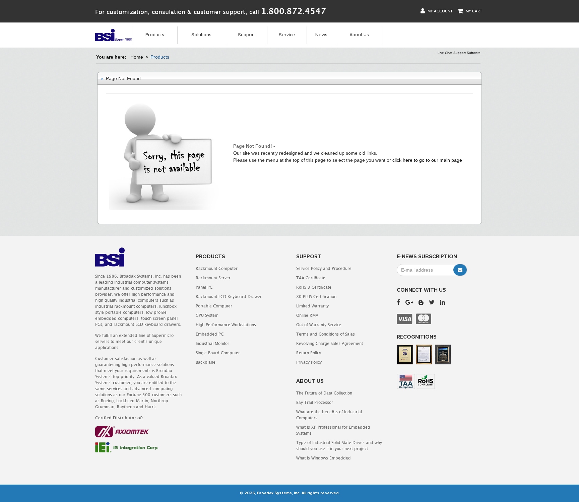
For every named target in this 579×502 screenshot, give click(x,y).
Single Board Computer (218, 352)
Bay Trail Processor (314, 402)
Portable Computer (214, 305)
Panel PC (204, 287)
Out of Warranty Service (318, 324)
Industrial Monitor (212, 343)
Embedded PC (209, 334)
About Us (359, 34)
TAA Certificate (310, 277)
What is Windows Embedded (323, 457)
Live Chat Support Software (459, 53)
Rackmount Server (213, 277)
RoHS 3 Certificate (313, 287)
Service (287, 34)
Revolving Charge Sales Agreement (329, 343)
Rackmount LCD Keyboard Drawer (229, 296)
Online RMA (307, 315)
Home (136, 57)
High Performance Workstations (226, 324)
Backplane (205, 362)
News (321, 34)
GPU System (207, 315)
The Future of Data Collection (324, 393)
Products (154, 34)
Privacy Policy (309, 362)
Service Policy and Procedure (323, 268)
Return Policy (308, 352)
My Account (440, 11)
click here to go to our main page (427, 160)
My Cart (473, 11)
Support (246, 34)
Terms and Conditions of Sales (325, 334)
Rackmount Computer (217, 268)
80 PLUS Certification (316, 296)
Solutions (201, 34)
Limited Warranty (312, 305)
